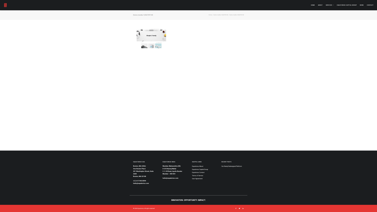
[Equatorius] (5, 5)
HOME (313, 5)
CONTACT (370, 5)
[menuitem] (313, 5)
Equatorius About (197, 166)
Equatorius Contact (198, 172)
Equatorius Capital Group (200, 169)
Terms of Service (197, 175)
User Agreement (197, 179)
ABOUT (320, 5)
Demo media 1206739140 (221, 15)
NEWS (362, 5)
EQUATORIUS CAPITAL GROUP (347, 5)
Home (210, 15)
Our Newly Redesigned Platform (231, 166)
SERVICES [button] (329, 5)
